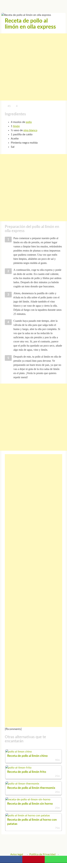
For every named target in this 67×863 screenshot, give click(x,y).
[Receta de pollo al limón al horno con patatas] (27, 815)
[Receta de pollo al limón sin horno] (27, 799)
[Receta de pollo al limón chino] (18, 751)
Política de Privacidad (42, 854)
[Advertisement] (33, 67)
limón (16, 126)
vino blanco (30, 130)
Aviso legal (16, 854)
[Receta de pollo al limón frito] (18, 767)
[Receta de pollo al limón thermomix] (22, 783)
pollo (29, 122)
